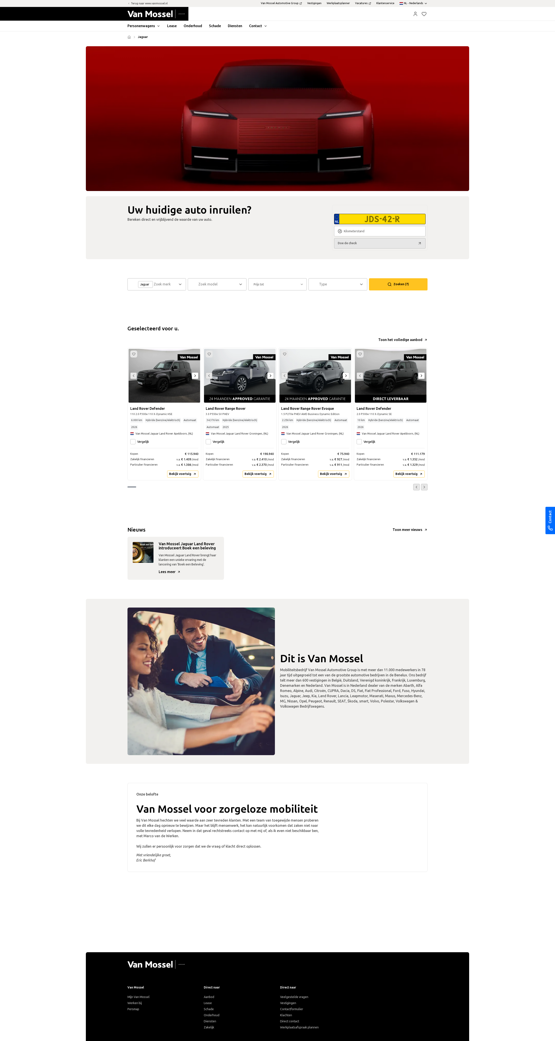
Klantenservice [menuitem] (385, 3)
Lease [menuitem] (172, 26)
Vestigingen (288, 1003)
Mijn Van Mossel (138, 997)
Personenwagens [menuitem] (141, 26)
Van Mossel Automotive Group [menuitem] (280, 3)
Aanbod (209, 997)
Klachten (286, 1015)
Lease (208, 1003)
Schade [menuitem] (215, 26)
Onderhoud (211, 1015)
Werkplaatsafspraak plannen (299, 1027)
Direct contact (289, 1021)
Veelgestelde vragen (294, 997)
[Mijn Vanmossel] (415, 13)
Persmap (133, 1009)
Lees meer (167, 572)
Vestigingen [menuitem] (314, 3)
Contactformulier (291, 1009)
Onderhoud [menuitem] (193, 26)
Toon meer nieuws (407, 530)
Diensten (210, 1021)
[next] (195, 375)
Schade (209, 1009)
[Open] (181, 284)
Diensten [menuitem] (235, 26)
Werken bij (134, 1003)
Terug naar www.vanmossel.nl (149, 3)
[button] (415, 13)
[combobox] (165, 284)
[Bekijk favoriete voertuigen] (424, 13)
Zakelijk (209, 1027)
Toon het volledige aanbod (400, 340)
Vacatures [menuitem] (361, 3)
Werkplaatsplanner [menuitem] (338, 3)
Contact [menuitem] (255, 26)
